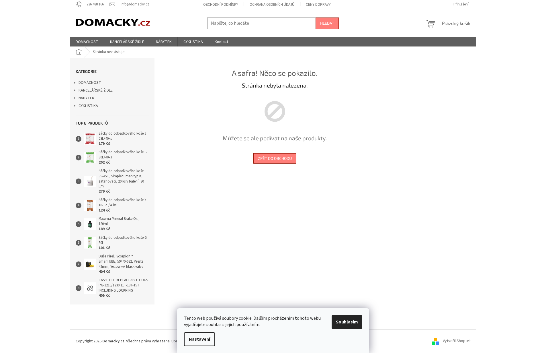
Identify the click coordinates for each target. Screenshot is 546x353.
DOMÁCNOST (90, 83)
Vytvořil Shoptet (457, 341)
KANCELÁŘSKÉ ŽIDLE (96, 90)
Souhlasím (347, 322)
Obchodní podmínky (220, 4)
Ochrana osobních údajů (272, 4)
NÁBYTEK (86, 98)
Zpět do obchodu (275, 158)
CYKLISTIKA (88, 106)
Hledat (327, 23)
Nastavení (199, 339)
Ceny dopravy (318, 4)
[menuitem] (87, 41)
